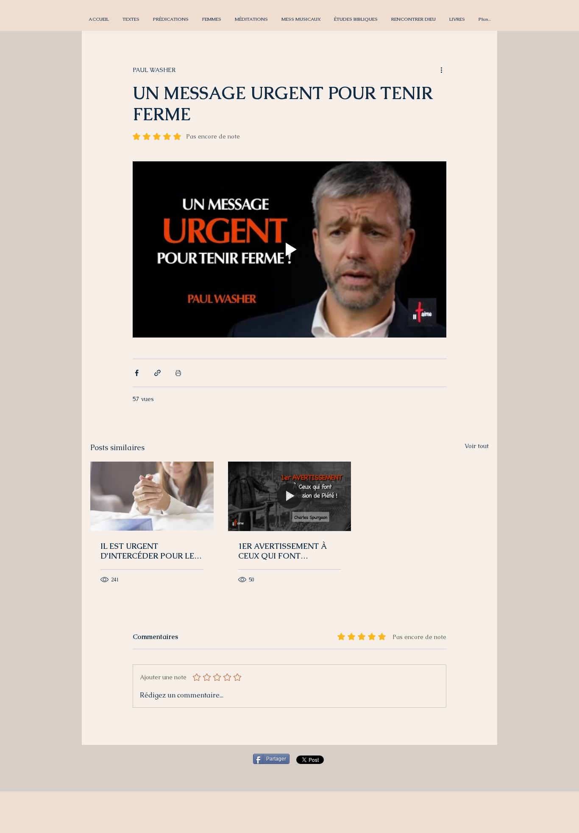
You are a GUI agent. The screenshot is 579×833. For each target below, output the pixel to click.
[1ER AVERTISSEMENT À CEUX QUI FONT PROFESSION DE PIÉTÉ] (289, 496)
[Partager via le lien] (157, 373)
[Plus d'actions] (441, 70)
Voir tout (477, 446)
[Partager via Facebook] (137, 373)
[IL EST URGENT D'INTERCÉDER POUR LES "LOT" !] (152, 496)
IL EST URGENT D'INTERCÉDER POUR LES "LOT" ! (149, 551)
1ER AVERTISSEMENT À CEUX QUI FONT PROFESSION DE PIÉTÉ (282, 551)
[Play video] (289, 249)
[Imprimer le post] (178, 373)
